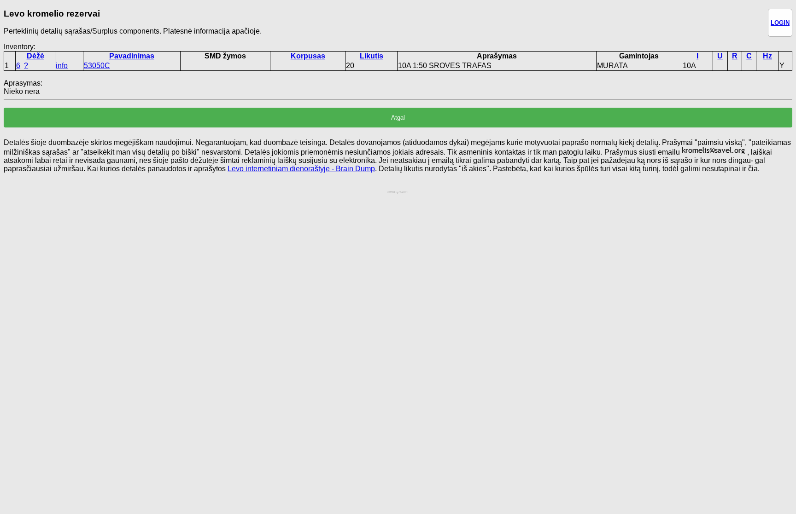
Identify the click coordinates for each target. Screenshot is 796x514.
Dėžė (35, 56)
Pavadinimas (131, 56)
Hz (767, 56)
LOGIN (780, 22)
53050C (97, 65)
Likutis (371, 56)
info (62, 65)
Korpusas (308, 56)
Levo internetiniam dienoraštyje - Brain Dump (301, 169)
